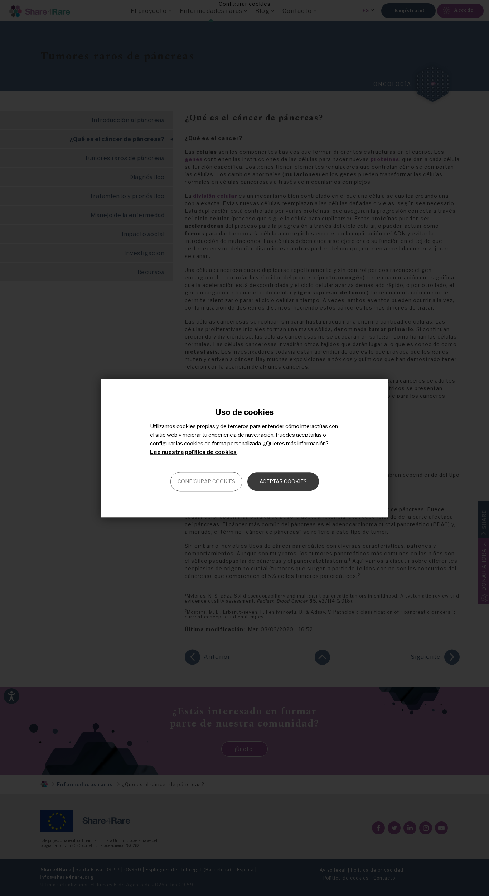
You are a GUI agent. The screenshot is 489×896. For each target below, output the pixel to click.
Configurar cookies (206, 481)
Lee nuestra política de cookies (193, 452)
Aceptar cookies (283, 481)
